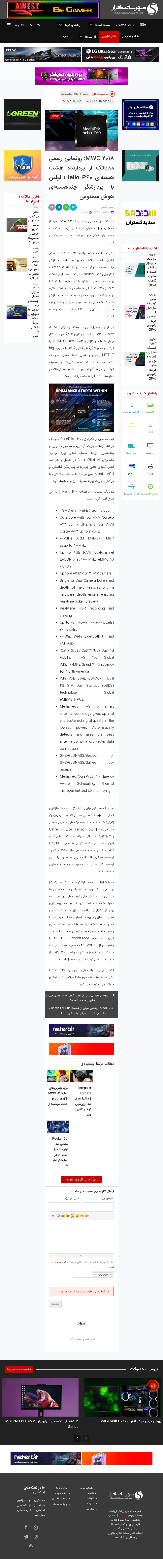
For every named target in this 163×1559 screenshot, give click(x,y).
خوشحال (68, 1215)
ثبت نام (90, 1509)
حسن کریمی (107, 207)
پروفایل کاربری (59, 1499)
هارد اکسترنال (131, 493)
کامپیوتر (149, 411)
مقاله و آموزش (36, 205)
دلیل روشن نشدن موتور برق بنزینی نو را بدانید (33, 267)
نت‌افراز (122, 1515)
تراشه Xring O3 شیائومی (100, 101)
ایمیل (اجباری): (72, 1198)
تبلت (150, 432)
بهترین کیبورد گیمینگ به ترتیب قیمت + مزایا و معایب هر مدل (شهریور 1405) (151, 359)
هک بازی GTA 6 (72, 101)
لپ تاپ (131, 432)
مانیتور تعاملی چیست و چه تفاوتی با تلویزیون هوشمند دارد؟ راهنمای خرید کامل (33, 314)
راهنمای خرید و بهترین (88, 1490)
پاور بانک (131, 452)
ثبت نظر (55, 1304)
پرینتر (150, 473)
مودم (131, 473)
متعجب (72, 1215)
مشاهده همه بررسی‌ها (19, 1369)
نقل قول (53, 1215)
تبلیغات (90, 1498)
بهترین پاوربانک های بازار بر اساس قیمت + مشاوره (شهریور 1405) (151, 270)
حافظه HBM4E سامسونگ (75, 94)
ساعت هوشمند (150, 493)
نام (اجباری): (107, 1198)
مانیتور (150, 452)
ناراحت (82, 1215)
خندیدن (63, 1215)
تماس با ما (61, 1488)
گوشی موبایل (131, 411)
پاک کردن (58, 1215)
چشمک (87, 1215)
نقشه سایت (61, 1493)
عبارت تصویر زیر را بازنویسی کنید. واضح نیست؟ (82, 1264)
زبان (77, 1215)
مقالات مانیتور (36, 285)
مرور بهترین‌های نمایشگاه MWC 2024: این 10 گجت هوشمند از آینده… (58, 1099)
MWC (55, 116)
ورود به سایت (60, 1504)
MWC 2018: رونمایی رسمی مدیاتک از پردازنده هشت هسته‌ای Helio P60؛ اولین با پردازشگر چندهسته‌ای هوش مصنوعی (81, 178)
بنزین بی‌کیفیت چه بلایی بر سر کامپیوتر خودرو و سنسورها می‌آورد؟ (33, 227)
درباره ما (90, 1504)
